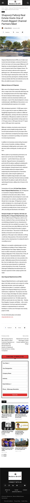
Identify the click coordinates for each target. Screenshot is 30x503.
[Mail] (22, 460)
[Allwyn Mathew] (3, 28)
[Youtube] (27, 460)
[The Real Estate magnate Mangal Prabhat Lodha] (21, 426)
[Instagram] (16, 460)
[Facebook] (14, 460)
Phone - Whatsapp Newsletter (11, 389)
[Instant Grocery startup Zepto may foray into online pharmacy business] (8, 442)
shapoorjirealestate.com (7, 317)
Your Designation (7, 368)
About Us (7, 490)
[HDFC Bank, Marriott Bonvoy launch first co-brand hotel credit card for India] (21, 409)
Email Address (7, 384)
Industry (5, 378)
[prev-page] (3, 455)
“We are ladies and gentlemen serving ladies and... (6, 416)
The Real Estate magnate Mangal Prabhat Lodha (19, 433)
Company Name (7, 373)
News (6, 8)
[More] (22, 32)
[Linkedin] (19, 460)
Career (16, 490)
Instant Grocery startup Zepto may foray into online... (8, 449)
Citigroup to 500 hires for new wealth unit (20, 448)
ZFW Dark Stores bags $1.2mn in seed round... (7, 433)
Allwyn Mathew (8, 28)
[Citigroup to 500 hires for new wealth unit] (21, 442)
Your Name (6, 363)
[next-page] (5, 455)
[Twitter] (24, 460)
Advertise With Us (17, 491)
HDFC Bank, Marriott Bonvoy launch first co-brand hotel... (21, 416)
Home (3, 8)
